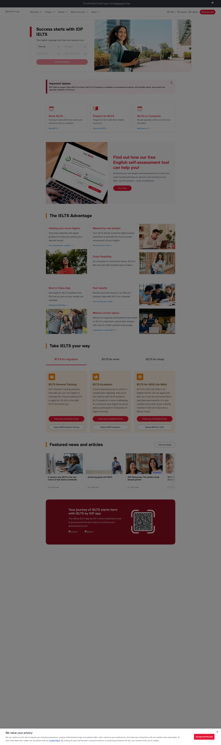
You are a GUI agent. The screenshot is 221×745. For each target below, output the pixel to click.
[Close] (217, 731)
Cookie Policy (54, 740)
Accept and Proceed (204, 737)
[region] (110, 737)
